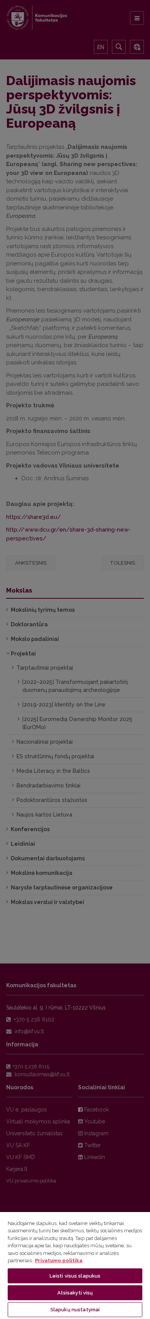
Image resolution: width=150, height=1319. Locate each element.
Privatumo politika (58, 1260)
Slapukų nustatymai (75, 1309)
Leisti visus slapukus (75, 1276)
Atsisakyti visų (75, 1293)
